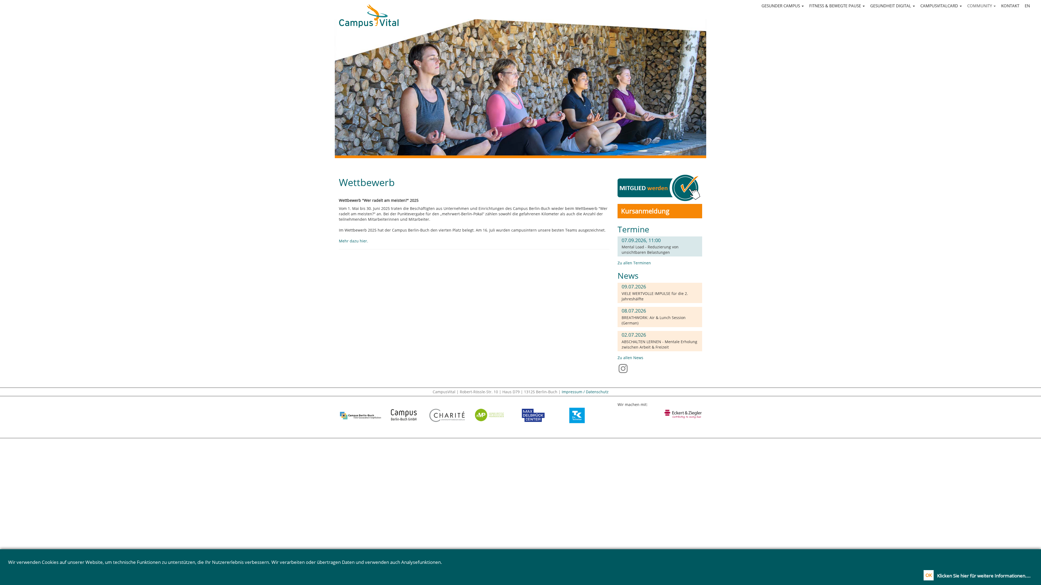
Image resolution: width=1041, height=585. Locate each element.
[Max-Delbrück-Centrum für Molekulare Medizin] (533, 415)
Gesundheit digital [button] (891, 5)
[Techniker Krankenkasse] (577, 415)
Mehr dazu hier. (353, 240)
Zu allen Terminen (634, 262)
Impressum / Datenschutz (585, 391)
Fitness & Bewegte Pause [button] (835, 5)
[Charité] (447, 415)
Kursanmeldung (645, 210)
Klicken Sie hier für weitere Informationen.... (984, 576)
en (1027, 5)
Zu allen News (630, 357)
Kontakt (1010, 5)
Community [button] (980, 5)
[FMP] (490, 415)
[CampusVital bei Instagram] (624, 368)
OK (929, 575)
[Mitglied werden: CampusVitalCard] (660, 187)
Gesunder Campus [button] (781, 5)
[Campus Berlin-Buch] (360, 415)
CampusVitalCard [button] (939, 5)
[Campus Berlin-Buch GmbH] (404, 415)
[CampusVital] (369, 11)
